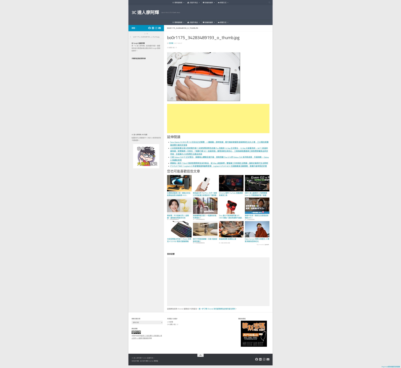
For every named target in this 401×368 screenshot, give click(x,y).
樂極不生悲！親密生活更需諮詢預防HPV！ (256, 217)
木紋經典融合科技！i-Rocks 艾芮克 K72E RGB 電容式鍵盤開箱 (179, 240)
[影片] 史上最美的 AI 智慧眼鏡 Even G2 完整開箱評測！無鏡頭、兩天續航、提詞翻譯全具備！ (256, 194)
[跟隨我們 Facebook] (149, 28)
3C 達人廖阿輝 (145, 12)
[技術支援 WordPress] (138, 361)
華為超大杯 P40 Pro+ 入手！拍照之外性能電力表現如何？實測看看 (205, 194)
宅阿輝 (171, 43)
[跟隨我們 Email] (159, 28)
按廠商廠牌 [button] (209, 3)
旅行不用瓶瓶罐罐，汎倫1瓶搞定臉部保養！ (205, 240)
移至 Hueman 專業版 (152, 361)
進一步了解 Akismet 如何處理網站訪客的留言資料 (217, 309)
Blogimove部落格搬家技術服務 (391, 366)
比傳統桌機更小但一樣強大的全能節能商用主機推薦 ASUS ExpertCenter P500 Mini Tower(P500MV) (178, 194)
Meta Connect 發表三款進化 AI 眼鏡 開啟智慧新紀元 (257, 240)
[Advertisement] (218, 118)
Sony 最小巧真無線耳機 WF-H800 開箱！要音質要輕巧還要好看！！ (231, 217)
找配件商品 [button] (194, 3)
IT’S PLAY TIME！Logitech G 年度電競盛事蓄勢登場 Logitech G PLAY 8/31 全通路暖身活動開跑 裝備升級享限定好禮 (218, 166)
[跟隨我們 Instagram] (156, 28)
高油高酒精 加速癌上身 (227, 239)
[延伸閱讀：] (203, 100)
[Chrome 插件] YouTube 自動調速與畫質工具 (231, 194)
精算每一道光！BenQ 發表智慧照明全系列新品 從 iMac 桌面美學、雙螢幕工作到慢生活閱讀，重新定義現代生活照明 (219, 163)
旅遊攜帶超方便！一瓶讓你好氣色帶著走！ (204, 217)
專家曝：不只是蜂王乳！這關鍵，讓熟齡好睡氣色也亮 (178, 217)
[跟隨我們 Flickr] (153, 28)
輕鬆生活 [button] (223, 3)
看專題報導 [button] (178, 3)
